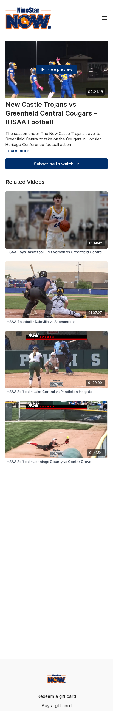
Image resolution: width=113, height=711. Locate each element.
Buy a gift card (56, 705)
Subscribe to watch (54, 164)
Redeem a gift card (56, 696)
